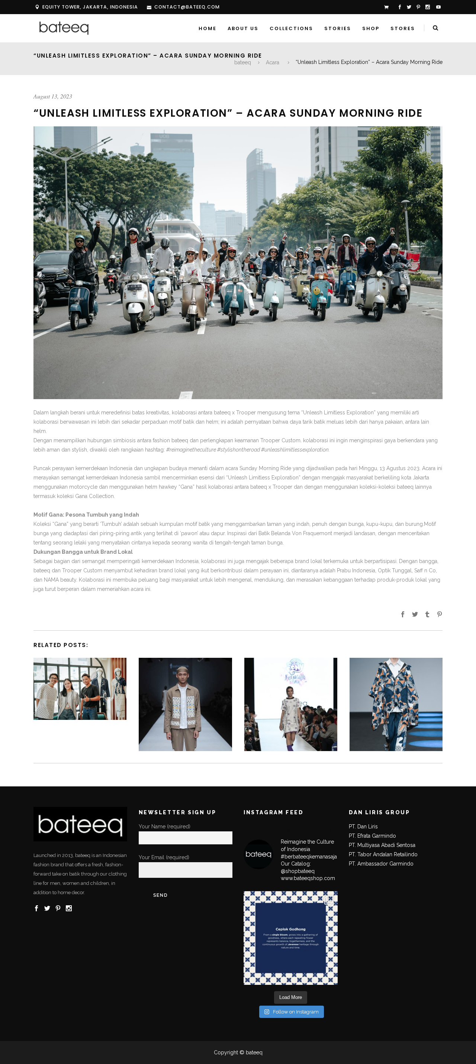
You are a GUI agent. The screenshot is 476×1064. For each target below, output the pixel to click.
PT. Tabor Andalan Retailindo (383, 854)
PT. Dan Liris (363, 826)
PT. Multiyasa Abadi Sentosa (382, 845)
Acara (272, 62)
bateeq (242, 62)
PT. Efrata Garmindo (372, 836)
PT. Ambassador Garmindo (381, 864)
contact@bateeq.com (187, 7)
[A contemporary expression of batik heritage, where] (291, 938)
